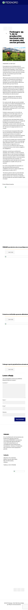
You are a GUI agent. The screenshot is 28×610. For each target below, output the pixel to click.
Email (4, 406)
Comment (5, 382)
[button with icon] (15, 589)
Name (4, 400)
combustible (18, 112)
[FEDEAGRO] (10, 2)
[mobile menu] (26, 2)
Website (5, 412)
